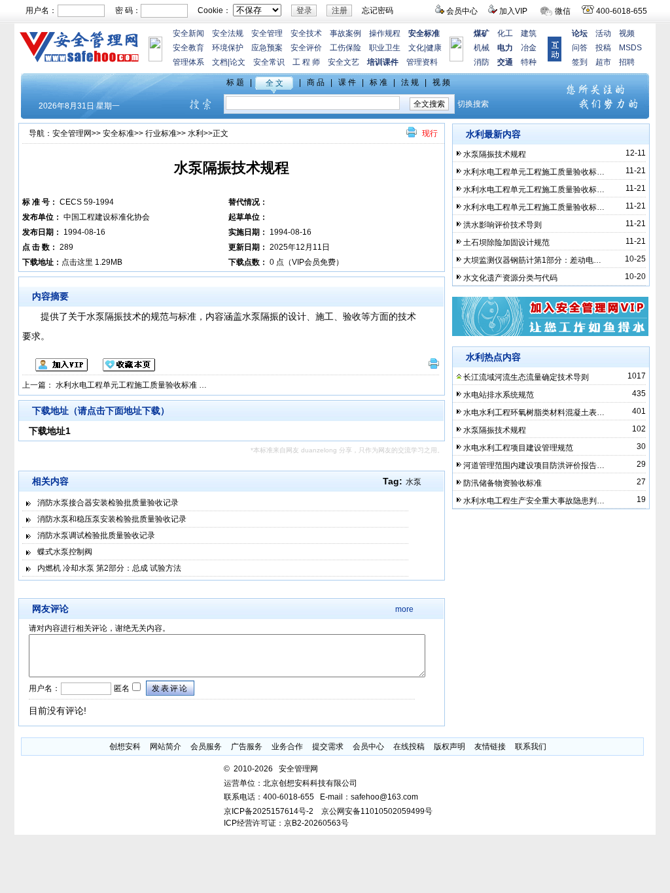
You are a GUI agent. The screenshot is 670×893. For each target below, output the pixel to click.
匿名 (121, 688)
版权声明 (449, 746)
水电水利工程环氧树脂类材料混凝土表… (534, 412)
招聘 (627, 62)
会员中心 (462, 11)
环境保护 (227, 47)
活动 (603, 33)
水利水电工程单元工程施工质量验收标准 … (131, 385)
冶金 (529, 47)
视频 (627, 33)
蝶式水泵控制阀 (64, 551)
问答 (580, 47)
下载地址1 (50, 431)
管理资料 (422, 62)
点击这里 (77, 262)
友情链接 (490, 746)
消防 (481, 62)
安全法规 (227, 33)
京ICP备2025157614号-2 (268, 811)
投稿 (603, 47)
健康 (434, 47)
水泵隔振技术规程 (494, 154)
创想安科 (125, 746)
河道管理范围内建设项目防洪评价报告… (534, 465)
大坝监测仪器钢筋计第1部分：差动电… (532, 260)
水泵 (413, 481)
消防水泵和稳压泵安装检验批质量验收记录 (111, 519)
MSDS (630, 47)
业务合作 (287, 746)
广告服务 (246, 746)
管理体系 (188, 62)
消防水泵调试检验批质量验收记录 (96, 535)
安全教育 (188, 47)
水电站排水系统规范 (498, 394)
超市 (603, 62)
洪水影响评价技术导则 (502, 224)
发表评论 (170, 688)
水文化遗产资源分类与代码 (510, 277)
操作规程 (384, 33)
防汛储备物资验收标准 (502, 483)
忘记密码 (377, 10)
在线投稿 (409, 746)
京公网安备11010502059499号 (376, 811)
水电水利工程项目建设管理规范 (518, 447)
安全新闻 (188, 33)
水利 (195, 133)
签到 (580, 62)
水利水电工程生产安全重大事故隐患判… (534, 500)
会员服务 (206, 746)
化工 (505, 33)
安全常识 (269, 62)
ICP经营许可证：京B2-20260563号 (286, 823)
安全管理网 (72, 133)
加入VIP (513, 11)
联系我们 (530, 746)
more (404, 609)
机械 (481, 47)
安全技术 (306, 33)
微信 (563, 11)
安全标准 (118, 133)
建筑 (529, 33)
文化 (416, 47)
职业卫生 (384, 47)
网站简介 (165, 746)
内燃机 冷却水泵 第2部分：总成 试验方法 (109, 568)
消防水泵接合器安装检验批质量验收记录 (108, 502)
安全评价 (306, 47)
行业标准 (161, 133)
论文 (237, 62)
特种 (529, 62)
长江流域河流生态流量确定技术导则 (526, 377)
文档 (220, 62)
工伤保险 (345, 47)
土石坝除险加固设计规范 (506, 242)
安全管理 (267, 33)
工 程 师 (306, 62)
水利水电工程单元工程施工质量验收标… (534, 172)
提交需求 (328, 746)
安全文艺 (343, 62)
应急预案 (267, 47)
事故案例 (345, 33)
